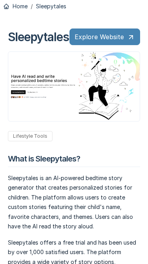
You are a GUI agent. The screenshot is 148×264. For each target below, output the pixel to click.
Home (19, 6)
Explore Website (99, 37)
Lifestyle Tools (30, 136)
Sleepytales (51, 6)
